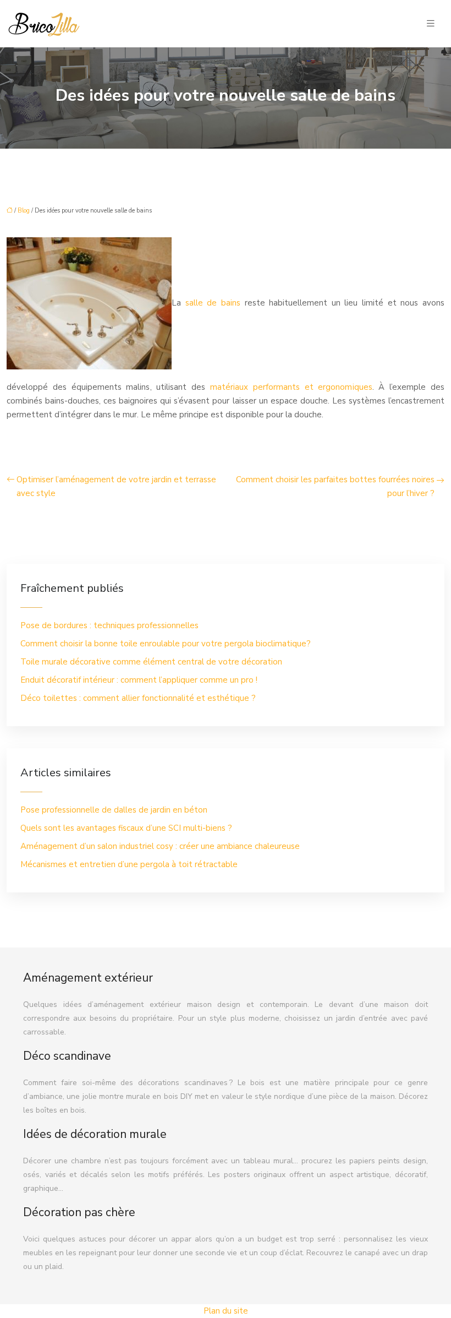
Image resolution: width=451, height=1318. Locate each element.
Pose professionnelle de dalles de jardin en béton (113, 809)
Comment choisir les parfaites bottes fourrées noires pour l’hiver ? (335, 486)
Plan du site (226, 1310)
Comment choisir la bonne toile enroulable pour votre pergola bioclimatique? (165, 643)
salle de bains (212, 302)
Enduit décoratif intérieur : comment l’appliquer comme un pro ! (138, 679)
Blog (24, 210)
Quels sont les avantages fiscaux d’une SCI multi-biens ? (126, 828)
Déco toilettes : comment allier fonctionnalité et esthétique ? (138, 698)
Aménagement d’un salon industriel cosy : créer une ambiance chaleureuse (160, 846)
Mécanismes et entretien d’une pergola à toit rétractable (129, 864)
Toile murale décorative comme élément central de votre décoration (151, 661)
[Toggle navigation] (431, 23)
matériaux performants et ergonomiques (291, 387)
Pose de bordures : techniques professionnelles (109, 625)
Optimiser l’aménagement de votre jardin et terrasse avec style (116, 486)
